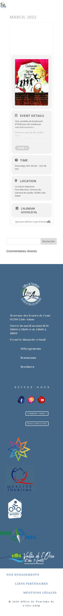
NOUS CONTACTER (37, 424)
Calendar (28, 208)
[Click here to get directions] (49, 221)
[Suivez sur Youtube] (41, 400)
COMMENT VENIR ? (37, 413)
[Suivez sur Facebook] (21, 400)
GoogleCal (29, 212)
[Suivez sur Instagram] (31, 400)
